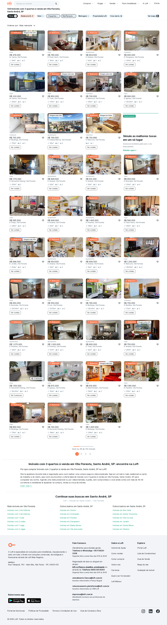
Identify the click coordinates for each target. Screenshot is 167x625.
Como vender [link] (117, 553)
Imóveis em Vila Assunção (71, 529)
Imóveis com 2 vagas (16, 529)
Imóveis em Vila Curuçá (123, 518)
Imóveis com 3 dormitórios (18, 514)
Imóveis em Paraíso (68, 518)
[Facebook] (158, 611)
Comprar (87, 3)
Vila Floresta (98, 501)
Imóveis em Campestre (70, 521)
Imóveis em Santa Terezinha (125, 514)
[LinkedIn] (150, 611)
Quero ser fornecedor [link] (120, 576)
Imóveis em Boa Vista (122, 510)
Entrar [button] (157, 3)
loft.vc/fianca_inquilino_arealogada (88, 567)
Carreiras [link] (115, 570)
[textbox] (36, 3)
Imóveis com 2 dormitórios (18, 510)
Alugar (100, 3)
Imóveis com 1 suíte (15, 518)
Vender (113, 3)
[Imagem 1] (27, 48)
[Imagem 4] (146, 48)
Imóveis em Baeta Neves (70, 525)
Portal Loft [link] (141, 548)
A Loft (145, 3)
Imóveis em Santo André (80, 501)
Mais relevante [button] (25, 25)
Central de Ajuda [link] (118, 548)
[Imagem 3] (30, 48)
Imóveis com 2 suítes (16, 521)
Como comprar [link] (118, 559)
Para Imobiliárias (129, 3)
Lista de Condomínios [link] (146, 553)
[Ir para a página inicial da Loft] (10, 3)
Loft (64, 501)
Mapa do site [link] (142, 564)
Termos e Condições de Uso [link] (64, 611)
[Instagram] (143, 611)
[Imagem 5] (33, 48)
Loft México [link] (116, 581)
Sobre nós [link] (115, 564)
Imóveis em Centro (68, 510)
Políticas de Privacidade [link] (38, 611)
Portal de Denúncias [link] (16, 611)
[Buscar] (56, 3)
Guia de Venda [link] (143, 559)
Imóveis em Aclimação (69, 514)
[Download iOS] (34, 601)
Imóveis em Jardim (121, 521)
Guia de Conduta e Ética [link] (90, 611)
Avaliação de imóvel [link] (145, 570)
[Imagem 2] (28, 48)
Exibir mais (25, 486)
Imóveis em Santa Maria (123, 525)
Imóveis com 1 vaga (15, 525)
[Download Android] (16, 601)
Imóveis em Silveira (121, 529)
